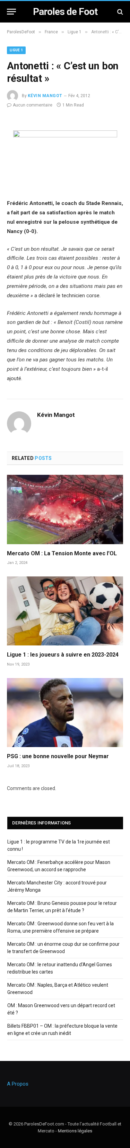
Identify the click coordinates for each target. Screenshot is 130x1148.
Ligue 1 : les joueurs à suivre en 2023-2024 (63, 654)
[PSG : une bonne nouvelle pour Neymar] (65, 712)
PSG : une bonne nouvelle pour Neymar (58, 756)
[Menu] (11, 11)
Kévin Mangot (45, 95)
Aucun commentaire (32, 105)
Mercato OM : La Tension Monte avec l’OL (62, 553)
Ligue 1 (16, 50)
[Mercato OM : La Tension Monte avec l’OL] (65, 509)
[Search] (119, 11)
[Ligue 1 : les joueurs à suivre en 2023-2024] (65, 610)
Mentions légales (75, 1130)
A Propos (17, 1084)
